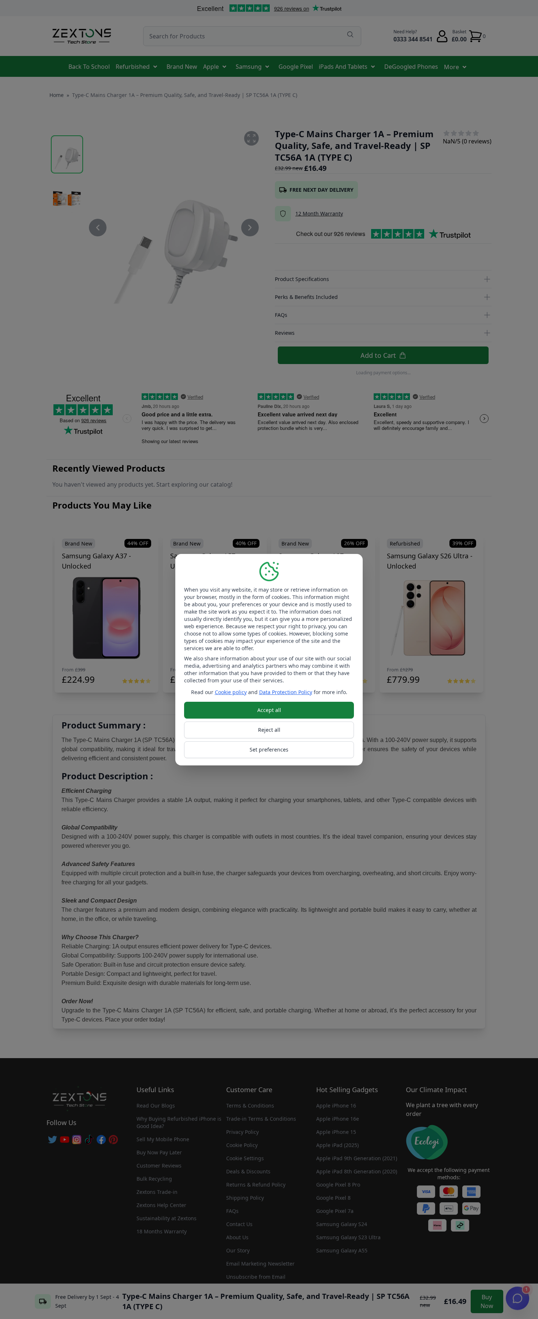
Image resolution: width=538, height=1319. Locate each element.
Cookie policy (231, 692)
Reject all (269, 729)
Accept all (269, 710)
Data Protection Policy (285, 692)
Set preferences (269, 749)
